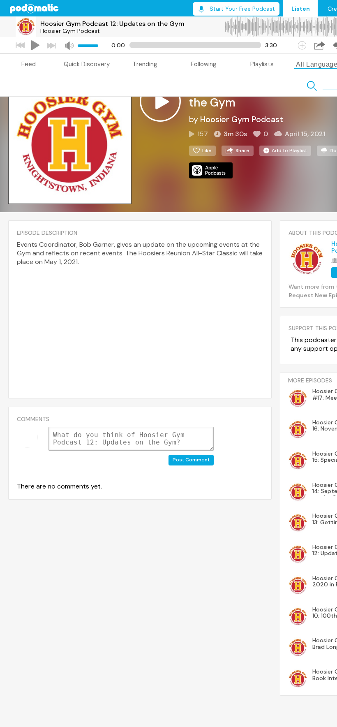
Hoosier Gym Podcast (70, 31)
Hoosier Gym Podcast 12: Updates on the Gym (112, 23)
